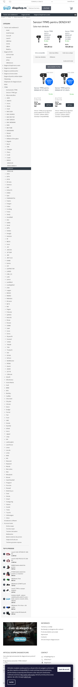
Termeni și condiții (37, 2)
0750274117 (47, 660)
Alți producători (11, 95)
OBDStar (8, 41)
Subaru (8, 504)
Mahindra (9, 299)
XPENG (9, 364)
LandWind (9, 282)
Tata (8, 347)
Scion (8, 331)
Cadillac (8, 396)
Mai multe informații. (27, 675)
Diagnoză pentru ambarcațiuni (13, 76)
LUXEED (9, 271)
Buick (8, 144)
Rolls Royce (9, 491)
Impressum (44, 635)
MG (7, 458)
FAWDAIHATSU (11, 198)
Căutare (46, 8)
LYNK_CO (9, 274)
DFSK (8, 179)
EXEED (8, 193)
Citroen (8, 404)
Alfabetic (52, 57)
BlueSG (9, 136)
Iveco (8, 431)
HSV (8, 220)
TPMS (6, 87)
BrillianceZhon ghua (12, 139)
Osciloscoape (10, 529)
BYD (7, 391)
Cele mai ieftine (53, 53)
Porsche (8, 485)
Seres (8, 334)
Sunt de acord (64, 669)
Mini (7, 472)
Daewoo (9, 185)
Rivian (8, 320)
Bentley (8, 393)
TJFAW (9, 342)
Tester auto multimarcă (11, 28)
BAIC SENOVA (11, 120)
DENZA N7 (10, 169)
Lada (8, 277)
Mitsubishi (9, 475)
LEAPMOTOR (10, 269)
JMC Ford (9, 258)
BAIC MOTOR (11, 117)
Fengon (9, 204)
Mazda (8, 466)
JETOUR (9, 252)
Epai (8, 196)
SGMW (9, 326)
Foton (8, 212)
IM (7, 239)
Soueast (9, 339)
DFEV (8, 174)
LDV (8, 266)
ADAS (5, 85)
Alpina (8, 106)
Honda (8, 423)
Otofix (8, 44)
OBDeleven (9, 63)
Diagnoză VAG (8, 52)
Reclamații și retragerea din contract (52, 629)
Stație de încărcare (12, 540)
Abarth (8, 377)
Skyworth (9, 336)
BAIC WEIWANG (11, 122)
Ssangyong (9, 502)
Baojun (9, 133)
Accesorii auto (8, 523)
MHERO (9, 296)
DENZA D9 (10, 163)
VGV (8, 353)
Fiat (7, 415)
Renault (8, 488)
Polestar (9, 312)
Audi (7, 385)
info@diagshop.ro (49, 657)
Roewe (9, 323)
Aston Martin (10, 383)
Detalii (48, 105)
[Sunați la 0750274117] (6, 1)
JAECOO (9, 250)
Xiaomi (9, 366)
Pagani (9, 309)
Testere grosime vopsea (13, 542)
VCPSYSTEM (10, 55)
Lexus (8, 448)
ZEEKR (9, 369)
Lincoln (8, 450)
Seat (7, 494)
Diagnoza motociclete (10, 74)
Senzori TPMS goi (11, 93)
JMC (8, 255)
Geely (8, 215)
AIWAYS (9, 101)
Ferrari (8, 412)
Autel (7, 30)
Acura (8, 104)
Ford (7, 418)
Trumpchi (9, 350)
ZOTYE (9, 372)
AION (8, 98)
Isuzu (8, 244)
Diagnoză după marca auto (12, 66)
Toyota (8, 513)
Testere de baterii (11, 531)
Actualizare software (10, 521)
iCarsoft (8, 36)
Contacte (44, 637)
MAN (7, 456)
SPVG (7, 60)
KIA (7, 439)
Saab (8, 328)
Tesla (8, 510)
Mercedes (9, 469)
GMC (7, 420)
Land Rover (9, 445)
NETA (8, 304)
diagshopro (47, 663)
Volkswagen (10, 515)
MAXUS (9, 293)
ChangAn (9, 150)
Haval (8, 225)
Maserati (8, 461)
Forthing (9, 209)
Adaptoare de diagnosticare (12, 82)
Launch (8, 38)
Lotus (8, 453)
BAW (8, 125)
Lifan (8, 288)
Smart (8, 499)
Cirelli (8, 155)
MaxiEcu (8, 49)
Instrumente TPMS (11, 90)
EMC (8, 187)
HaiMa (8, 223)
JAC (8, 247)
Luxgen (9, 290)
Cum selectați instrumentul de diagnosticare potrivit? (19, 656)
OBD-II (8, 47)
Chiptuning (7, 79)
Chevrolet (9, 399)
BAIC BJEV (10, 112)
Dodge (8, 410)
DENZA (9, 160)
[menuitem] (10, 14)
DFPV (8, 177)
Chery (8, 152)
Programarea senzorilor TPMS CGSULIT (15, 661)
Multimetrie (9, 534)
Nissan (8, 477)
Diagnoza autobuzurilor (11, 71)
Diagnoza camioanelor (11, 68)
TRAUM (9, 345)
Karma (9, 263)
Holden (9, 231)
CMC (8, 147)
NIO (8, 307)
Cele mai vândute (40, 57)
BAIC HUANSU (11, 114)
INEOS (8, 242)
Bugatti (9, 141)
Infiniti (8, 429)
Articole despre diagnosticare (50, 640)
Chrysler (8, 401)
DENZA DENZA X (11, 166)
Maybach (9, 464)
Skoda (8, 496)
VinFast (9, 358)
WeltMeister (10, 361)
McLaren (9, 301)
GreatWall (10, 217)
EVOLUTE (9, 190)
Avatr (8, 109)
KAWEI (8, 261)
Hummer (9, 236)
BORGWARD (10, 131)
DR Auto (9, 182)
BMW (7, 388)
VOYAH (9, 355)
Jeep (7, 437)
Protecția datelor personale (49, 632)
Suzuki (8, 507)
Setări (11, 682)
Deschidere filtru (54, 67)
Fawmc (9, 201)
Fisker (8, 206)
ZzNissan (9, 374)
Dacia (7, 407)
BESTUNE (9, 128)
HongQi (9, 234)
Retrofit (9, 318)
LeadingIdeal (10, 285)
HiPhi (8, 228)
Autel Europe (10, 33)
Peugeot (8, 483)
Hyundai (8, 426)
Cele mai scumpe (68, 53)
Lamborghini (10, 442)
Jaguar (8, 434)
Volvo (8, 518)
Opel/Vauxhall (10, 480)
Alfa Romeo (9, 380)
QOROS (9, 315)
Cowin (8, 158)
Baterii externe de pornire (14, 537)
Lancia (8, 280)
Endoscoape (10, 526)
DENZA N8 (10, 171)
